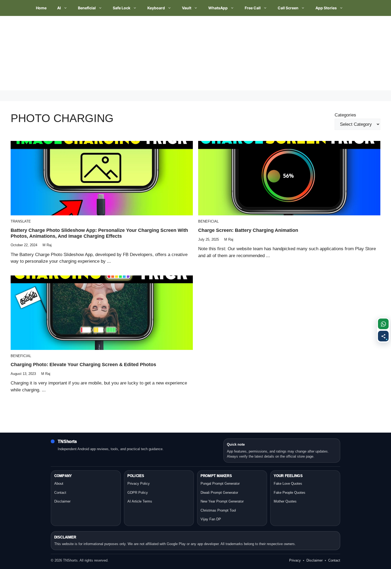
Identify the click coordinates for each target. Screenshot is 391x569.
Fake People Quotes (289, 493)
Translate (21, 221)
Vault (186, 8)
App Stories (326, 8)
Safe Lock (121, 8)
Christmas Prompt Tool (218, 510)
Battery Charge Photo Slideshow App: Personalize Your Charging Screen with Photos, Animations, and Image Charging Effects (99, 233)
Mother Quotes (285, 501)
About (58, 484)
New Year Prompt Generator (222, 501)
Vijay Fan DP (211, 519)
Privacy (295, 560)
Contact (60, 493)
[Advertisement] (159, 53)
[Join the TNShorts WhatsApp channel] (383, 324)
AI (59, 8)
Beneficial (87, 8)
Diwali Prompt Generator (219, 493)
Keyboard (156, 8)
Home (41, 8)
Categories (345, 115)
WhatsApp (218, 8)
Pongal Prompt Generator (220, 484)
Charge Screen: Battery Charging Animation (248, 230)
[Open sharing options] (383, 336)
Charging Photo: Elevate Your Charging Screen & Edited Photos (83, 364)
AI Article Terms (139, 501)
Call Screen (288, 8)
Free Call (253, 8)
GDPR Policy (137, 493)
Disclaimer (62, 501)
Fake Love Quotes (288, 484)
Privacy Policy (138, 484)
